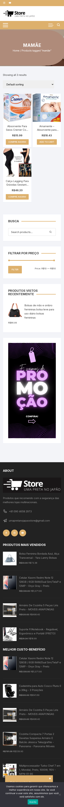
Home (16, 50)
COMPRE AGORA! (17, 142)
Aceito (33, 802)
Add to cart (46, 142)
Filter (15, 269)
